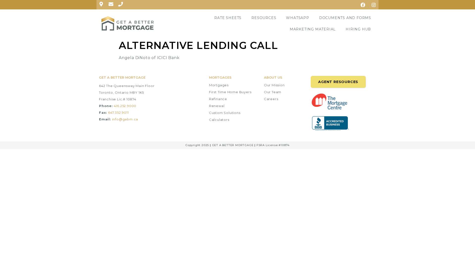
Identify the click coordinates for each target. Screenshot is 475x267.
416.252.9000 (125, 106)
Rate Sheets (227, 18)
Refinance (218, 99)
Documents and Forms (345, 18)
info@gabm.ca (125, 119)
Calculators (219, 120)
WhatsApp (297, 18)
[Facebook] (363, 4)
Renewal (217, 106)
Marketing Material (313, 29)
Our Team (272, 92)
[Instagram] (374, 4)
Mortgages (219, 85)
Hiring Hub (358, 29)
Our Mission (274, 85)
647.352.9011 (118, 112)
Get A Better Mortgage (122, 77)
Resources (263, 18)
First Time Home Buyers (230, 92)
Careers (271, 99)
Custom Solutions (224, 113)
